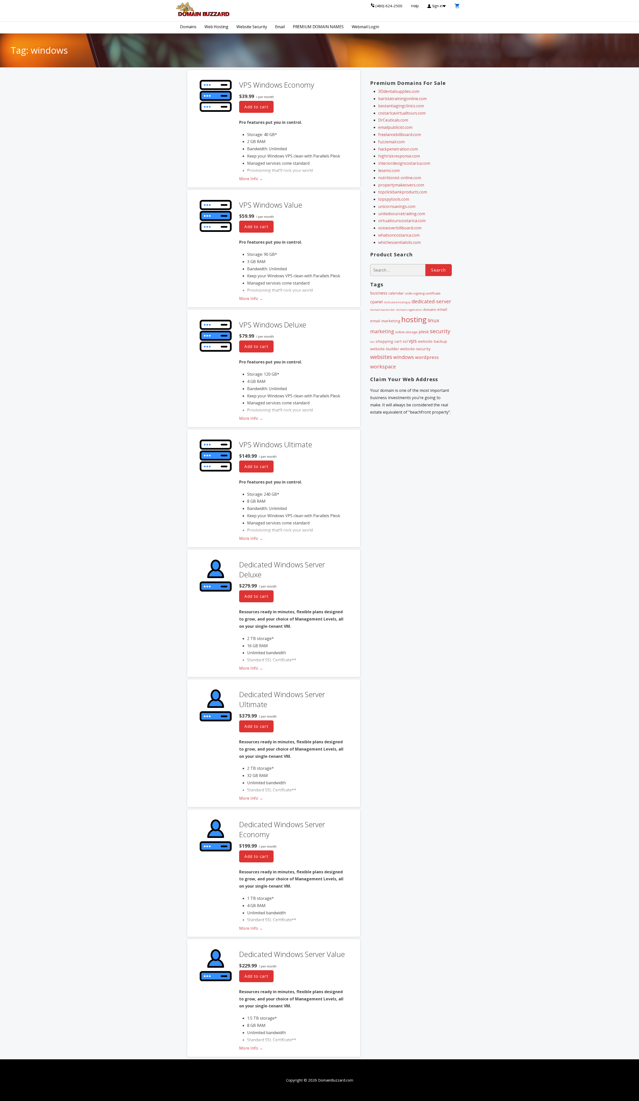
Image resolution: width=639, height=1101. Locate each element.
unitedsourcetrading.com (401, 213)
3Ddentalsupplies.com (398, 91)
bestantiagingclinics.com (401, 106)
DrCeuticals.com (393, 120)
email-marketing (385, 320)
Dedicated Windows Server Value (292, 954)
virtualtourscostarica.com (402, 220)
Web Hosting (216, 26)
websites (381, 356)
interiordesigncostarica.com (404, 163)
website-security (415, 348)
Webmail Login (365, 26)
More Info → (251, 178)
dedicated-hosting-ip (397, 302)
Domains (188, 26)
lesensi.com (389, 170)
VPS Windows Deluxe (272, 324)
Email (280, 26)
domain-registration (409, 310)
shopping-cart (389, 341)
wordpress (427, 357)
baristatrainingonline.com (402, 98)
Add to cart (256, 107)
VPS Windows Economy (276, 85)
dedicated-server (431, 301)
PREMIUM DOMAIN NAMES (318, 26)
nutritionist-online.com (399, 177)
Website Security (251, 26)
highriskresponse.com (399, 156)
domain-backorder (382, 310)
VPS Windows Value (270, 205)
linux (433, 320)
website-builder (384, 348)
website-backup (432, 341)
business (378, 293)
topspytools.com (393, 199)
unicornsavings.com (396, 206)
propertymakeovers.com (401, 185)
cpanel (376, 302)
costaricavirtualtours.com (402, 113)
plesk (424, 331)
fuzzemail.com (391, 142)
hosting (414, 319)
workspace (383, 366)
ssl (405, 341)
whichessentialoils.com (399, 242)
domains (429, 309)
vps (413, 340)
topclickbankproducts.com (402, 192)
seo (372, 341)
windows (403, 356)
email (442, 309)
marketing (382, 331)
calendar (396, 293)
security (440, 331)
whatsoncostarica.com (399, 235)
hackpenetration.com (398, 149)
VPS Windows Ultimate (275, 444)
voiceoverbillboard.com (399, 228)
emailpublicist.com (395, 127)
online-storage (406, 332)
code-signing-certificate (423, 293)
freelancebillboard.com (399, 134)
